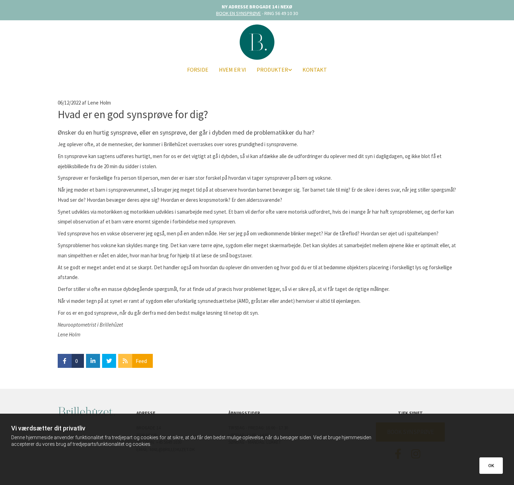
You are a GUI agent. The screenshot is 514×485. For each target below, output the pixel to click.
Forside (197, 69)
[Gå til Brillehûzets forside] (257, 42)
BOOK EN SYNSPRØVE (238, 13)
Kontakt (314, 69)
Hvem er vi (232, 69)
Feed (141, 360)
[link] (274, 70)
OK (491, 465)
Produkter (272, 69)
